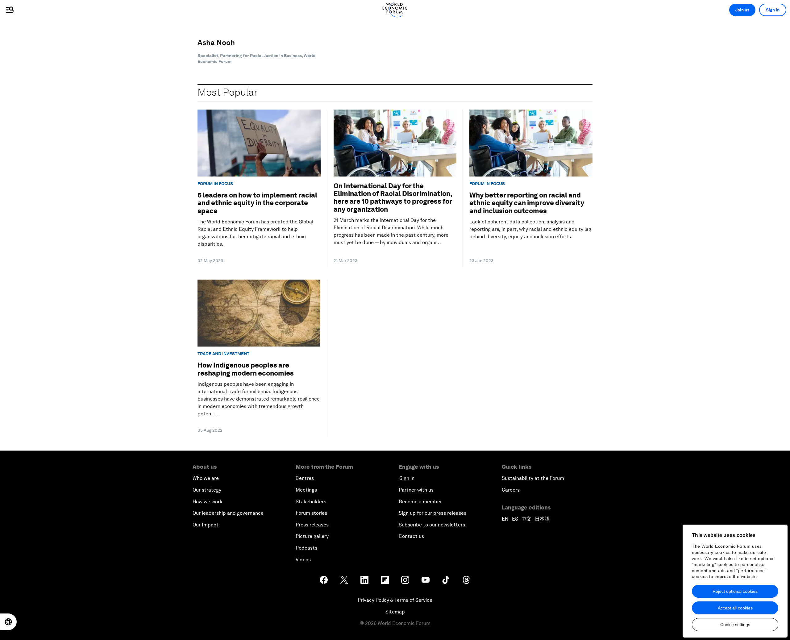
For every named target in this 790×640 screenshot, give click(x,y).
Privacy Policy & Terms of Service (395, 600)
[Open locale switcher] (8, 622)
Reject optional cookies (735, 591)
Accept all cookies (735, 607)
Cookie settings (735, 624)
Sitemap (395, 612)
